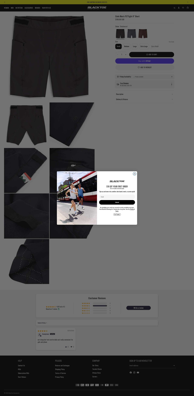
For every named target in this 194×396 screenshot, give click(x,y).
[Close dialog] (134, 173)
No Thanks (117, 214)
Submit (117, 202)
